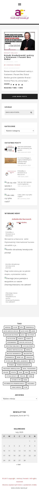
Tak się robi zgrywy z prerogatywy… (25, 183)
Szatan (33, 372)
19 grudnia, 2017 (11, 61)
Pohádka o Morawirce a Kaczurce (22, 172)
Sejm (26, 372)
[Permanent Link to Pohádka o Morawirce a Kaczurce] (11, 175)
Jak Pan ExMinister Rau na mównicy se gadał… (25, 148)
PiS (32, 361)
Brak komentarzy (12, 68)
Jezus (23, 335)
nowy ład (20, 357)
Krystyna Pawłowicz (13, 346)
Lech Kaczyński (28, 346)
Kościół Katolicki (25, 342)
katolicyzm (11, 338)
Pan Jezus (29, 357)
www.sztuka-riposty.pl (19, 488)
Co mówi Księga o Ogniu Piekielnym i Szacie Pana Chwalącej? (25, 160)
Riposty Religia (11, 53)
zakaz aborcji (16, 387)
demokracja (30, 327)
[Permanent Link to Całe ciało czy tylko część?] (11, 201)
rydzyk (13, 372)
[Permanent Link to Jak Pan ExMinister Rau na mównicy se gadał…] (11, 152)
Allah (15, 327)
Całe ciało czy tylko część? (25, 195)
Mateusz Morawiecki (14, 353)
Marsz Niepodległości (15, 350)
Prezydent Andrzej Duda (11, 368)
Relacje (5, 372)
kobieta (20, 338)
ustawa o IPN (16, 380)
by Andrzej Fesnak (12, 65)
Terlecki (22, 376)
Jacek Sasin (24, 331)
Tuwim (30, 376)
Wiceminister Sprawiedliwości (14, 383)
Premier (11, 365)
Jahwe (33, 331)
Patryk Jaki (9, 361)
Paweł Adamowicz (22, 361)
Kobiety (29, 338)
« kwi (18, 464)
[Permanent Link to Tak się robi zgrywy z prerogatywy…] (11, 189)
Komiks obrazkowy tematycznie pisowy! (13, 266)
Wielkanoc (31, 383)
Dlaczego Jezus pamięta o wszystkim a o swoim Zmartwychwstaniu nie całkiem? (13, 297)
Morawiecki (10, 357)
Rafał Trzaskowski (29, 368)
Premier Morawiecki (23, 365)
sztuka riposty (11, 376)
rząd (20, 372)
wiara (25, 380)
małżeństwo (28, 353)
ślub (25, 387)
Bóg (21, 327)
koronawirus (11, 342)
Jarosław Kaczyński (11, 335)
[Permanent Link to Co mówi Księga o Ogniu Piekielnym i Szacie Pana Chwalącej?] (11, 164)
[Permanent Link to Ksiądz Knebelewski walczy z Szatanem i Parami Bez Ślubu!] (19, 50)
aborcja (7, 327)
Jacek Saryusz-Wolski (11, 331)
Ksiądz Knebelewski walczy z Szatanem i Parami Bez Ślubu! (19, 57)
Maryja (28, 350)
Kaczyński (31, 335)
